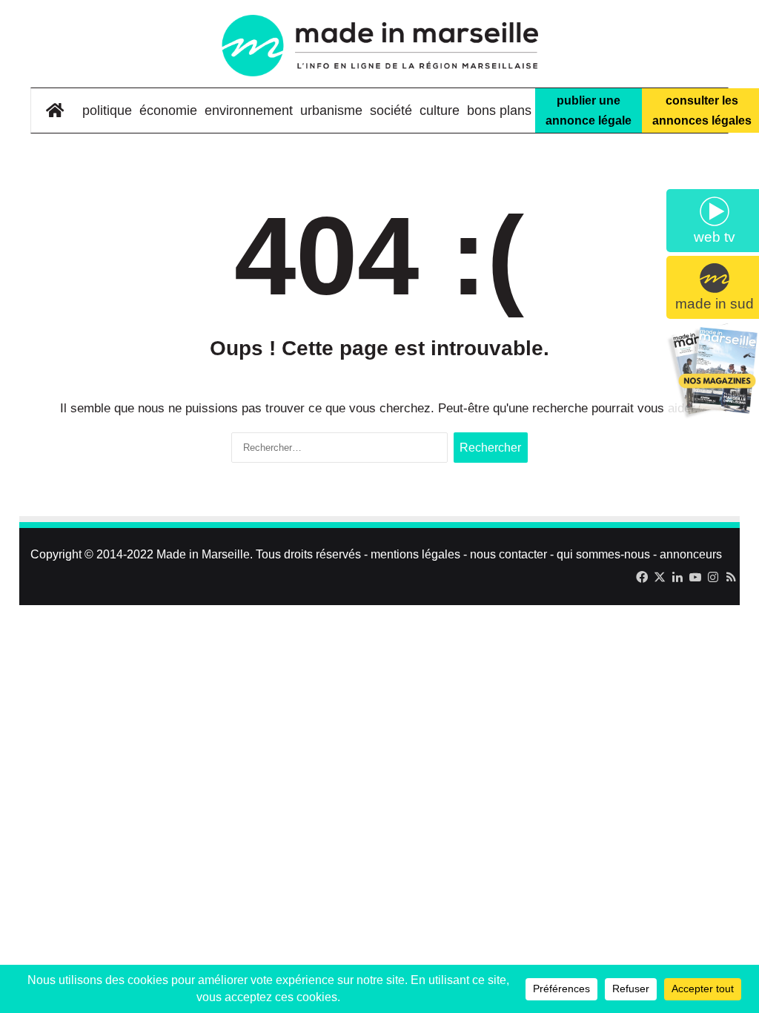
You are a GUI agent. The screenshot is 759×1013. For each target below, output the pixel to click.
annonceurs (691, 554)
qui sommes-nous (603, 554)
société (391, 110)
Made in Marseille (203, 554)
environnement (249, 110)
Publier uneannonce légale (589, 110)
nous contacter (508, 554)
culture (440, 110)
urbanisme (331, 110)
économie (168, 110)
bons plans (499, 110)
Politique (107, 110)
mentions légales (415, 554)
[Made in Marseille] (379, 45)
